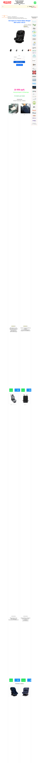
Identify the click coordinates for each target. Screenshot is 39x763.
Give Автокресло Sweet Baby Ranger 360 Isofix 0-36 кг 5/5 (27, 26)
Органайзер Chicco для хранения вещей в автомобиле (25, 619)
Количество (19, 58)
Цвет (19, 55)
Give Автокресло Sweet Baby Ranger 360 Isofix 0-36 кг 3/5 (25, 26)
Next (30, 50)
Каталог (9, 16)
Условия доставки (19, 95)
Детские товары (7, 2)
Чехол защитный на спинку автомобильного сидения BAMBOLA (26, 329)
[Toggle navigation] (3, 6)
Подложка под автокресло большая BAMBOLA (13, 618)
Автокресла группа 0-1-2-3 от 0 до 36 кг (15, 17)
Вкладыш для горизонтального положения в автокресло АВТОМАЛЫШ (13, 329)
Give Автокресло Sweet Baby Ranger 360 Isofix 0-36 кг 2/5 (24, 26)
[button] (12, 114)
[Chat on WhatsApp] (35, 3)
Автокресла (14, 16)
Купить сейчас (19, 64)
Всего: (32, 7)
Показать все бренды (34, 124)
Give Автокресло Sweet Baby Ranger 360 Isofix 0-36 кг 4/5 (26, 26)
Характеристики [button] (19, 99)
